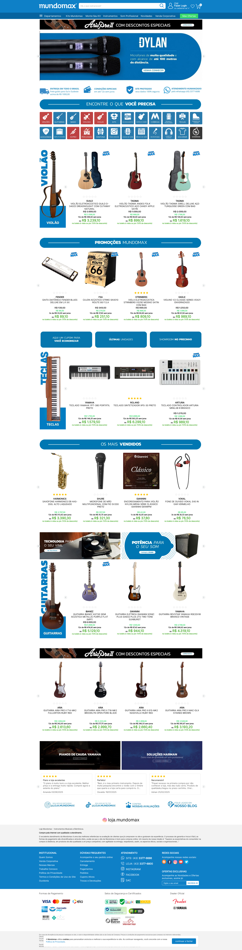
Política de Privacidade (50, 873)
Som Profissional (129, 16)
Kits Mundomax (74, 16)
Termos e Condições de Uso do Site (57, 877)
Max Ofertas (189, 16)
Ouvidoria (44, 880)
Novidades (146, 16)
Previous (38, 56)
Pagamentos (86, 869)
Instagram (133, 869)
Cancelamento (87, 861)
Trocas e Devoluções (90, 880)
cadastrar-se (182, 8)
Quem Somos (46, 857)
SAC (128, 880)
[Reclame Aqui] (116, 911)
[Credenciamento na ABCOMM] (144, 902)
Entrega (84, 865)
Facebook (132, 874)
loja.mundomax (123, 819)
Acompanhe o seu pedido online (96, 857)
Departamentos (52, 16)
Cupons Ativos (87, 877)
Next (203, 56)
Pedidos (84, 873)
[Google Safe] (128, 902)
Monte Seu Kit (93, 16)
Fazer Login (180, 5)
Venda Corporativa (165, 16)
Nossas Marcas (47, 865)
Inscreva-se (193, 883)
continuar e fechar (184, 941)
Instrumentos (110, 16)
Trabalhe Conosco (48, 869)
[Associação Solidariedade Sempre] (130, 922)
